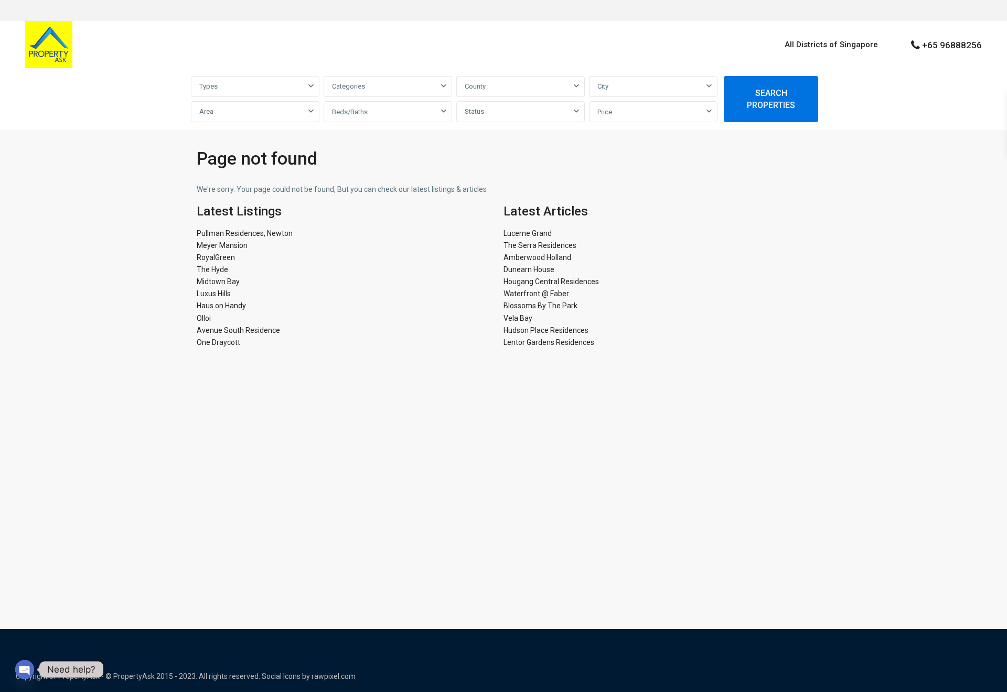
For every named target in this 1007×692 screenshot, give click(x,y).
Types (208, 86)
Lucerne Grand (528, 233)
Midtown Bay (218, 281)
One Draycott (218, 342)
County (475, 86)
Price (604, 112)
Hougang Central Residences (551, 281)
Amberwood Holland (537, 257)
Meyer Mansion (222, 245)
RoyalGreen (216, 257)
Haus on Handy (221, 305)
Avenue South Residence (238, 330)
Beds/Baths (350, 112)
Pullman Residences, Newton (245, 233)
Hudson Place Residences (546, 330)
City (602, 86)
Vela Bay (518, 318)
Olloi (204, 318)
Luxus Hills (214, 293)
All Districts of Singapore (831, 44)
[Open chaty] (24, 669)
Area (206, 111)
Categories (348, 86)
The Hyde (212, 269)
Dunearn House (529, 269)
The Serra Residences (540, 245)
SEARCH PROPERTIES (771, 99)
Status (474, 111)
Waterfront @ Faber (536, 293)
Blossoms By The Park (540, 305)
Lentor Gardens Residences (549, 342)
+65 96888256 (952, 45)
